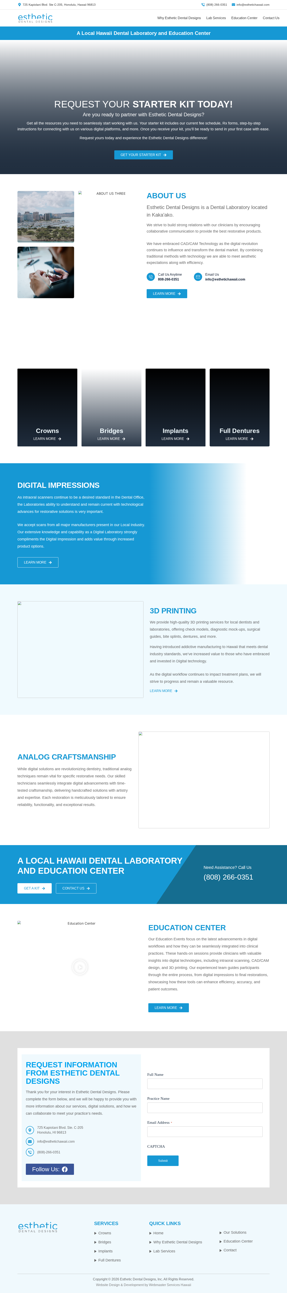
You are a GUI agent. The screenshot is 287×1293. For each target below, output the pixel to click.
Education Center (247, 18)
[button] (80, 967)
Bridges (111, 430)
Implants (175, 430)
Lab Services (223, 18)
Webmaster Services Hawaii (170, 1285)
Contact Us (270, 18)
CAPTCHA (156, 1146)
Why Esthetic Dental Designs (189, 18)
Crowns (47, 430)
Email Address (159, 1122)
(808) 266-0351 (228, 877)
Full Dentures (240, 430)
